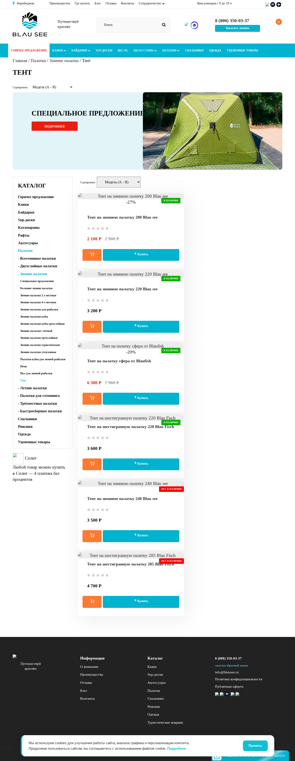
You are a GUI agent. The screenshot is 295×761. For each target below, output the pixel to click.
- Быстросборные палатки (40, 411)
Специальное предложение (37, 281)
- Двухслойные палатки (37, 266)
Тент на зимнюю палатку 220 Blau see (122, 289)
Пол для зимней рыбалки (36, 373)
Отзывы (111, 3)
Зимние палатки (64, 60)
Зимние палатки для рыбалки (39, 309)
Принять (255, 745)
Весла (123, 50)
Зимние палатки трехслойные (39, 337)
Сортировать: (20, 87)
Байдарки (79, 50)
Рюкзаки (25, 426)
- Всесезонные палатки (37, 258)
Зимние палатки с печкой (36, 331)
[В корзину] (92, 255)
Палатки (169, 50)
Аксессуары (143, 50)
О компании (89, 667)
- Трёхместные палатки (37, 403)
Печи (23, 366)
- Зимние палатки (32, 274)
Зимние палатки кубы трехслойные (42, 323)
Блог (97, 3)
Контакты (127, 3)
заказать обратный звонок (231, 665)
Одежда (215, 50)
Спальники (194, 50)
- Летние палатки (32, 388)
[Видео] (131, 208)
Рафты (24, 235)
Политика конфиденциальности (238, 679)
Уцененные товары (242, 50)
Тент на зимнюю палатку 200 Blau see (122, 217)
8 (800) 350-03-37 (228, 658)
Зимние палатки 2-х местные (38, 295)
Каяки (57, 50)
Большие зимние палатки (36, 288)
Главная (20, 60)
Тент (23, 380)
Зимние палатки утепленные (38, 352)
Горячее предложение (29, 50)
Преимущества (60, 3)
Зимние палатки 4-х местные (38, 302)
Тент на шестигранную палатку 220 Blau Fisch (130, 426)
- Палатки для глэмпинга (39, 396)
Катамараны (29, 227)
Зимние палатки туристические (40, 345)
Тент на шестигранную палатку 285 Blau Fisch (130, 564)
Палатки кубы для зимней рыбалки (42, 359)
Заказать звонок (237, 28)
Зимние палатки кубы (34, 316)
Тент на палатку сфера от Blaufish (119, 361)
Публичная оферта (229, 686)
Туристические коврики (165, 722)
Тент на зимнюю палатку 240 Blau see (122, 498)
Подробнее (54, 126)
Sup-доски (104, 50)
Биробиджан (25, 3)
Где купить (82, 3)
